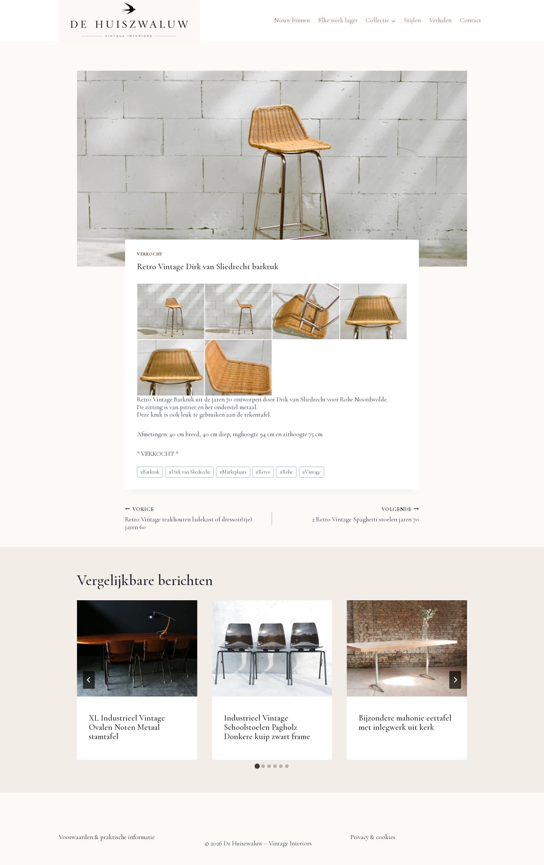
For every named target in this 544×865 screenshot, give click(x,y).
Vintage (311, 472)
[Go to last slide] (89, 680)
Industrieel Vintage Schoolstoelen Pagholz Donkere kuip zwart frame (267, 727)
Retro (263, 472)
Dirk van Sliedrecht (189, 472)
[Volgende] (455, 680)
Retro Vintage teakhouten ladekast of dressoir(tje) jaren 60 (188, 518)
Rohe (286, 472)
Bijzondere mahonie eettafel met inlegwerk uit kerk (405, 722)
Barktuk (149, 472)
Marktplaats (232, 472)
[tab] (257, 766)
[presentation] (137, 648)
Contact (470, 20)
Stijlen (412, 20)
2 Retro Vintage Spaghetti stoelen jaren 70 (365, 514)
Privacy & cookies (372, 837)
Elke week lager (337, 20)
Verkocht (149, 254)
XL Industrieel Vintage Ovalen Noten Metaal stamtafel (127, 727)
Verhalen (440, 20)
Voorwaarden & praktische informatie (107, 837)
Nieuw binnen (292, 20)
